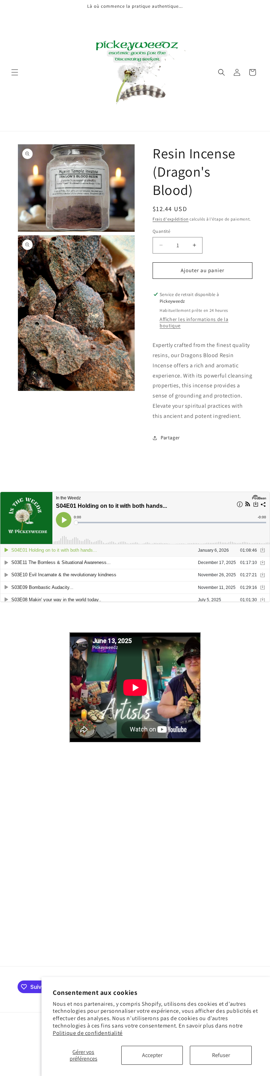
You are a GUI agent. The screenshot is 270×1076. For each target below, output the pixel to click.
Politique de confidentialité (88, 1033)
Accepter (152, 1055)
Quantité (161, 231)
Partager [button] (170, 437)
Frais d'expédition (171, 219)
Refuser (221, 1055)
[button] (14, 72)
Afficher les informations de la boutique (194, 322)
